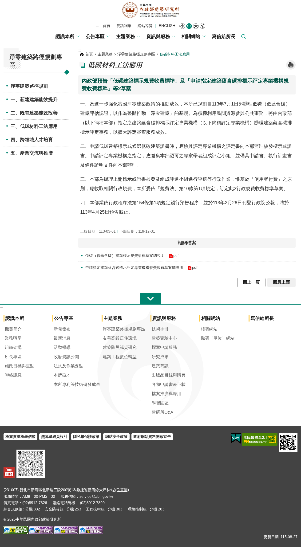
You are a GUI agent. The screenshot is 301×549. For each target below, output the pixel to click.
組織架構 (13, 347)
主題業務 (125, 36)
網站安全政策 (116, 437)
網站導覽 (145, 26)
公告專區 (95, 36)
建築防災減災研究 (120, 347)
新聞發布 (62, 329)
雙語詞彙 (123, 26)
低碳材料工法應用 (175, 54)
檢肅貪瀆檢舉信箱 (20, 437)
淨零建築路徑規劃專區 (136, 54)
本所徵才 (62, 375)
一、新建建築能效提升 (34, 99)
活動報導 (62, 347)
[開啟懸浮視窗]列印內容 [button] (291, 65)
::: (97, 26)
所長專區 (13, 356)
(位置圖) (122, 490)
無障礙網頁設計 (54, 437)
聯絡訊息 (13, 375)
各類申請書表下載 (169, 384)
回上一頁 (251, 282)
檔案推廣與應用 (166, 393)
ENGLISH (167, 26)
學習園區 (160, 403)
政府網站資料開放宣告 (152, 437)
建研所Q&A (162, 412)
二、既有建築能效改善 (34, 112)
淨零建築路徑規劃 (29, 86)
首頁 (106, 26)
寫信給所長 (223, 36)
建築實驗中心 (164, 338)
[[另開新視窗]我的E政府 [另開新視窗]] (236, 438)
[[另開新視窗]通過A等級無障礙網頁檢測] (259, 439)
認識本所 (64, 36)
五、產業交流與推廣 (32, 153)
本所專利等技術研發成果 (77, 384)
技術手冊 (160, 329)
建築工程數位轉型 (120, 356)
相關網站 (191, 36)
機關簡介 (13, 329)
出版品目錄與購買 (169, 375)
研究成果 (160, 356)
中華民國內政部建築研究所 (150, 10)
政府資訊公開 (66, 356)
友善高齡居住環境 (120, 338)
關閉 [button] (202, 26)
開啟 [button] (150, 298)
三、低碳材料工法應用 (34, 126)
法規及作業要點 (68, 366)
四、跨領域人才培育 (32, 139)
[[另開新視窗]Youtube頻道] (9, 472)
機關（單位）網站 (217, 338)
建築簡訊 (160, 366)
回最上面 (281, 282)
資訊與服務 (158, 36)
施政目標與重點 (19, 366)
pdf (175, 256)
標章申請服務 (164, 347)
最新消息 (62, 338)
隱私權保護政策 (86, 437)
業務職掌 (13, 338)
